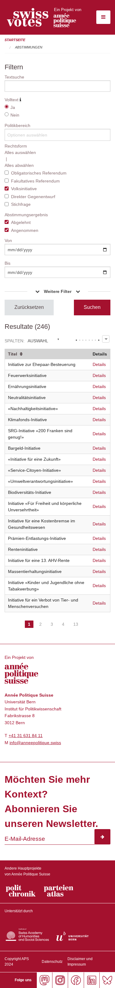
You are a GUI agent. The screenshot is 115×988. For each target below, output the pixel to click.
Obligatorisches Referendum (39, 173)
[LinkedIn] (91, 980)
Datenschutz (52, 961)
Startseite (15, 40)
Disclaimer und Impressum (80, 962)
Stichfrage (21, 204)
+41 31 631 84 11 (26, 735)
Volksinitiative (24, 188)
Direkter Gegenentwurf (33, 196)
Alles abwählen (19, 165)
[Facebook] (75, 980)
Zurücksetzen (29, 307)
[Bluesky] (107, 980)
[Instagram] (60, 980)
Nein (14, 115)
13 (75, 624)
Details (99, 364)
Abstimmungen (28, 47)
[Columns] (105, 338)
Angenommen (24, 230)
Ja (12, 107)
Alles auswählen (20, 152)
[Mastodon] (44, 980)
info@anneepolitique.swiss (35, 742)
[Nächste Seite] (87, 618)
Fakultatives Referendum (35, 181)
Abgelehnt (21, 222)
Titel (12, 354)
